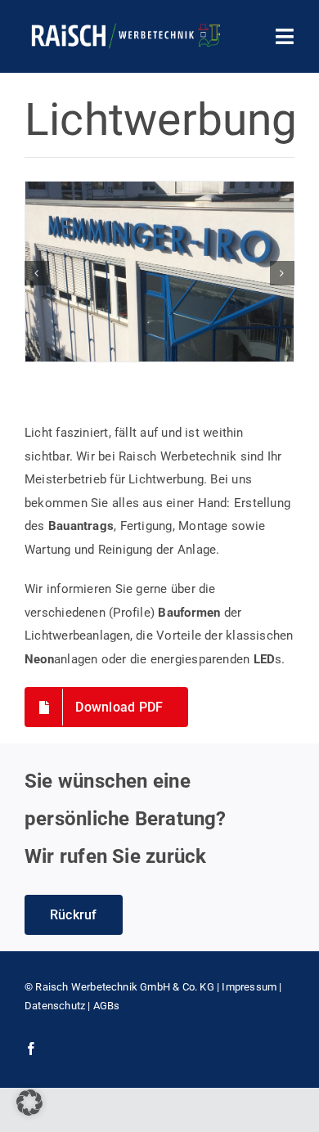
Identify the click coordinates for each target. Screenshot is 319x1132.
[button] (37, 273)
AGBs (106, 1005)
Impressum (249, 987)
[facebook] (31, 1048)
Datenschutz (55, 1005)
